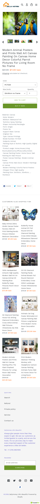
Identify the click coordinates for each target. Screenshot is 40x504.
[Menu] (36, 4)
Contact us (8, 421)
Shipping (5, 73)
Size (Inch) (7, 89)
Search (7, 398)
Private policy (10, 409)
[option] (10, 42)
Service (7, 415)
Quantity (31, 89)
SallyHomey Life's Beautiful (18, 494)
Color (5, 81)
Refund (7, 403)
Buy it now (20, 106)
